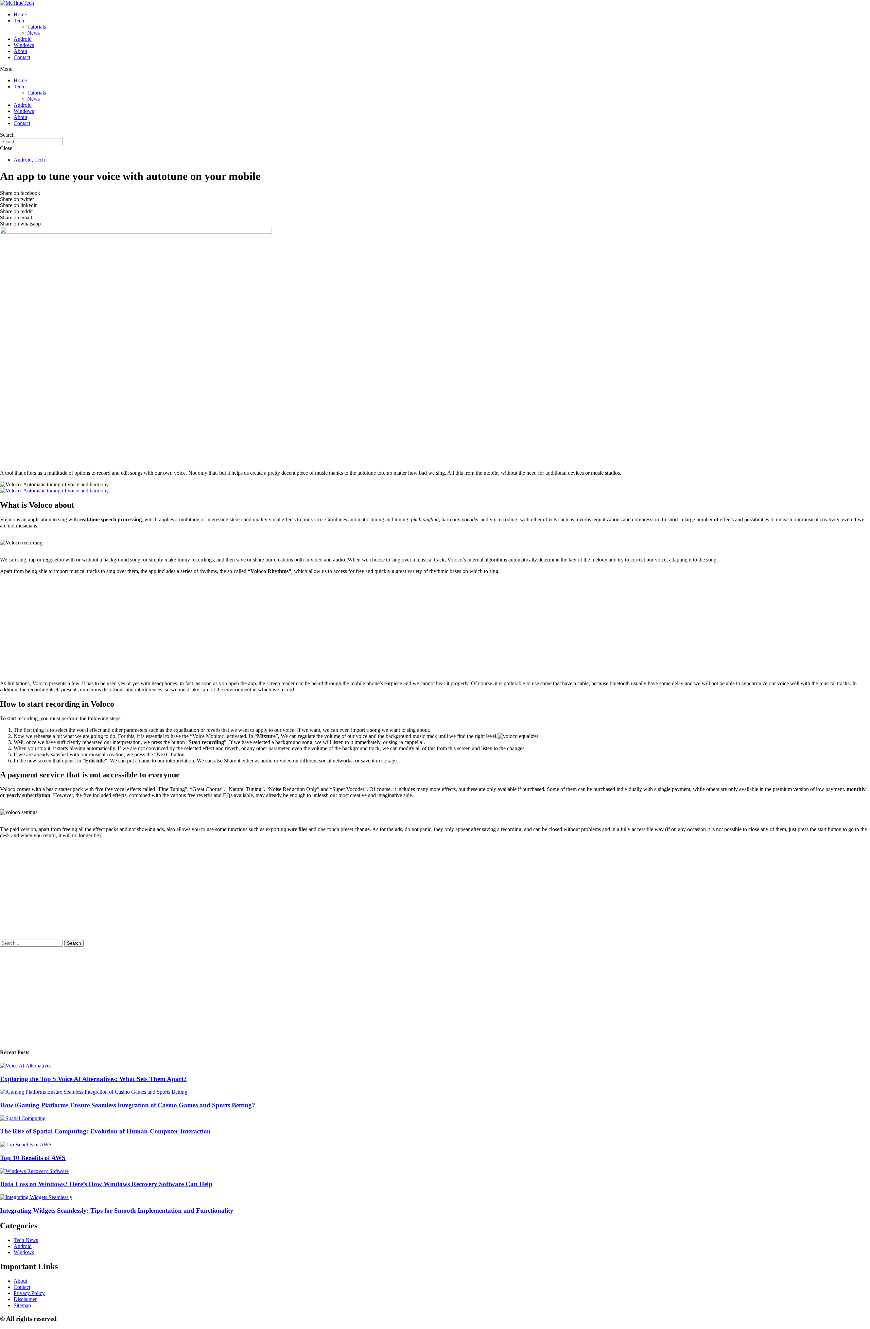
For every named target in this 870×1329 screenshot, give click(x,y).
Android (23, 39)
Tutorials (36, 27)
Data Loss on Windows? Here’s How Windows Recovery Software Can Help (106, 1184)
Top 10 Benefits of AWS (33, 1157)
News (33, 33)
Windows (24, 45)
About (20, 51)
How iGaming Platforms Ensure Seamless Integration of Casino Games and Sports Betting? (127, 1105)
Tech (19, 20)
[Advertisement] (204, 417)
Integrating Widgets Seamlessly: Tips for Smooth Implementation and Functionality (116, 1210)
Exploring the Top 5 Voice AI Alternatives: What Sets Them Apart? (93, 1078)
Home (20, 14)
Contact (22, 57)
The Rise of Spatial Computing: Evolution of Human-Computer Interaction (105, 1131)
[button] (435, 69)
